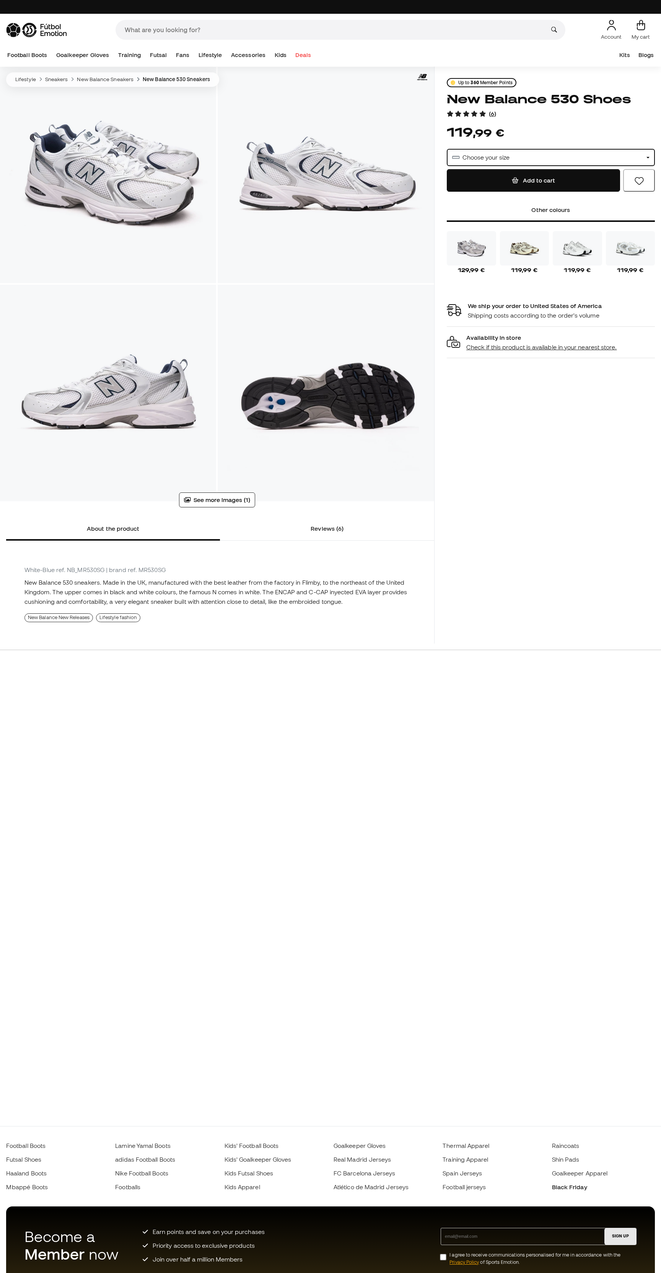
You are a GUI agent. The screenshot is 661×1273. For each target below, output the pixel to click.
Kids (281, 55)
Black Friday (569, 1186)
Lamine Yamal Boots (142, 1145)
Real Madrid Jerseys (362, 1159)
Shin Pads (566, 1159)
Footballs (127, 1186)
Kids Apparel (242, 1186)
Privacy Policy (464, 1262)
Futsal (158, 55)
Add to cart (538, 180)
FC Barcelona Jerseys (365, 1173)
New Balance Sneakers (105, 79)
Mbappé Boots (27, 1186)
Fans (182, 55)
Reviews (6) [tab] (327, 528)
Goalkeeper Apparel (579, 1173)
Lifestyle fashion (118, 617)
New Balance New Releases (59, 617)
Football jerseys (464, 1186)
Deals (303, 55)
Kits (624, 55)
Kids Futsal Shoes (249, 1173)
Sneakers (56, 79)
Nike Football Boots (141, 1173)
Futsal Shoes (23, 1159)
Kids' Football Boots (252, 1145)
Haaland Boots (26, 1173)
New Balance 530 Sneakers (176, 79)
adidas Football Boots (145, 1159)
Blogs (646, 55)
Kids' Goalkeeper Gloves (258, 1159)
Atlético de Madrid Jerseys (371, 1186)
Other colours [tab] (550, 209)
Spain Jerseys (462, 1173)
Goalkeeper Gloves (82, 55)
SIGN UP (620, 1236)
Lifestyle (210, 55)
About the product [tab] (113, 528)
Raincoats (566, 1145)
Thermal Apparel (466, 1145)
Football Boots (27, 55)
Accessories (248, 55)
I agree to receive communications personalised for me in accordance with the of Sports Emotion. (534, 1258)
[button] (551, 343)
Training (129, 55)
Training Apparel (465, 1159)
